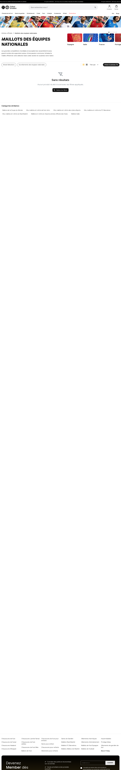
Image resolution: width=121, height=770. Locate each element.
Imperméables (106, 738)
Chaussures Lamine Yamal (30, 738)
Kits (113, 13)
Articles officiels (7, 33)
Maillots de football (87, 749)
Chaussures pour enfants (50, 747)
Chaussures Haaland (9, 745)
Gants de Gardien (67, 738)
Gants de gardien (20, 13)
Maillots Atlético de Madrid (70, 749)
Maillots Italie (75, 114)
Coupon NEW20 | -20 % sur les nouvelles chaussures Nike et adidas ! (58, 1)
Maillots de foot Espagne (89, 745)
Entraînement (31, 13)
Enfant (65, 13)
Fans (43, 13)
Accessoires (57, 13)
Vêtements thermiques (89, 738)
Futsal (38, 13)
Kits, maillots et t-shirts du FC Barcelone (97, 110)
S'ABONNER (110, 762)
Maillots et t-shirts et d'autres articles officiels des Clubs (49, 114)
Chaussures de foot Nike (29, 747)
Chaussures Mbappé (9, 749)
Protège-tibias (106, 742)
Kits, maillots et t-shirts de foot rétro (38, 110)
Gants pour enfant (47, 744)
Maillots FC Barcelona (68, 745)
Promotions (72, 13)
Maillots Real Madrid (68, 742)
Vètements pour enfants (49, 751)
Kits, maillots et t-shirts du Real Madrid (15, 114)
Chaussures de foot (7, 13)
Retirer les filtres (61, 90)
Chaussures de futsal (9, 742)
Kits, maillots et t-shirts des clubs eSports (67, 110)
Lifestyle (49, 13)
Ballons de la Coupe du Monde (12, 110)
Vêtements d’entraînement (90, 742)
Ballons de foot (26, 751)
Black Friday (105, 751)
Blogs (117, 13)
